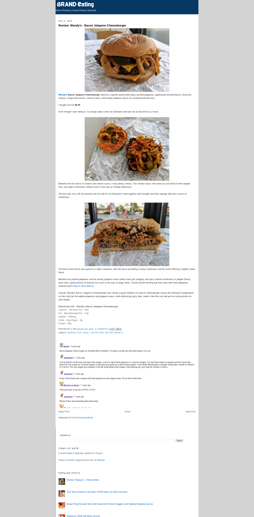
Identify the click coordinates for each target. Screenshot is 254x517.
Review (109, 333)
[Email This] (110, 329)
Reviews (67, 10)
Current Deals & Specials (84, 10)
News (58, 10)
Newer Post (63, 412)
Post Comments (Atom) (82, 417)
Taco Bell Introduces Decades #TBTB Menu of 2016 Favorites (97, 492)
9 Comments (101, 329)
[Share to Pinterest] (120, 329)
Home (127, 412)
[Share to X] (115, 329)
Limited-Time (97, 333)
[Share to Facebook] (118, 329)
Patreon (101, 460)
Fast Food (83, 333)
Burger (71, 333)
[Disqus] (127, 375)
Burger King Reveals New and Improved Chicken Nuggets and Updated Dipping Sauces (110, 504)
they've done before (83, 286)
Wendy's (62, 94)
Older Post (191, 412)
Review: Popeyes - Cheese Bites (83, 480)
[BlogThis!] (113, 329)
